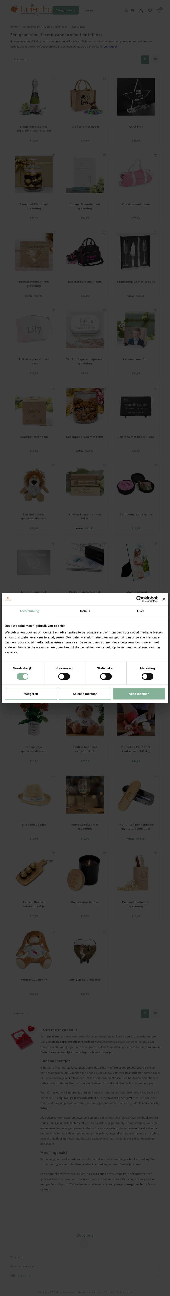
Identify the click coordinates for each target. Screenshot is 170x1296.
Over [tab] (140, 611)
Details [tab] (85, 611)
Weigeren (31, 694)
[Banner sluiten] (163, 599)
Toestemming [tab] (29, 611)
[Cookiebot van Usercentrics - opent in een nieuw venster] (139, 599)
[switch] (64, 676)
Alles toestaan (139, 694)
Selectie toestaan (85, 694)
